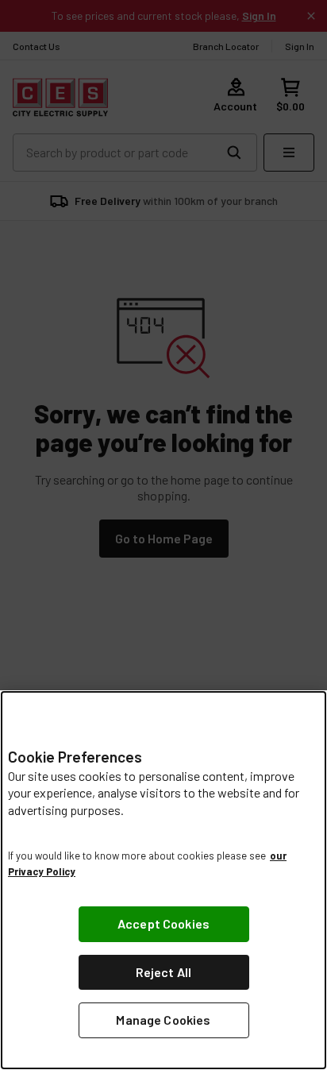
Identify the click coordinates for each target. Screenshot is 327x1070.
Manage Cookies (163, 1019)
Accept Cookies (163, 923)
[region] (163, 880)
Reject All (164, 971)
